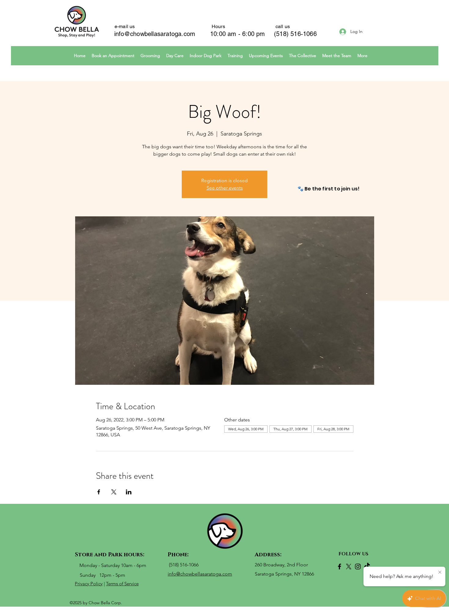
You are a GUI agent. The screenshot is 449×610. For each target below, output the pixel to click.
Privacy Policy (89, 584)
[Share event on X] (114, 491)
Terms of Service (122, 584)
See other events (224, 188)
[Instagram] (358, 566)
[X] (348, 566)
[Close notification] (439, 572)
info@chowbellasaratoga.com (154, 34)
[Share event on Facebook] (99, 491)
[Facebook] (339, 566)
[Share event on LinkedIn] (129, 491)
